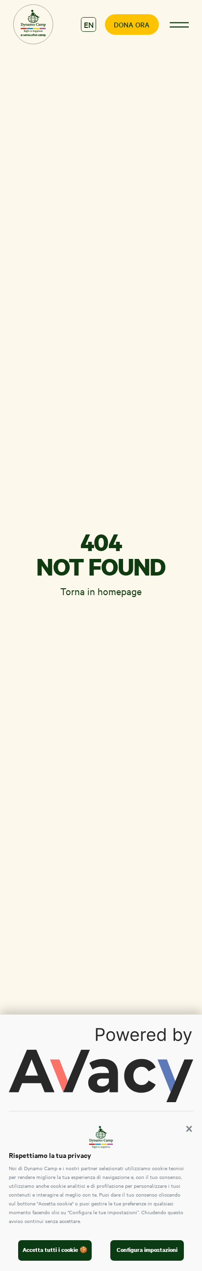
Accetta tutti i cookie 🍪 (55, 1250)
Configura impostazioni (147, 1250)
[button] (189, 1128)
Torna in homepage (101, 591)
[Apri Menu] (179, 24)
